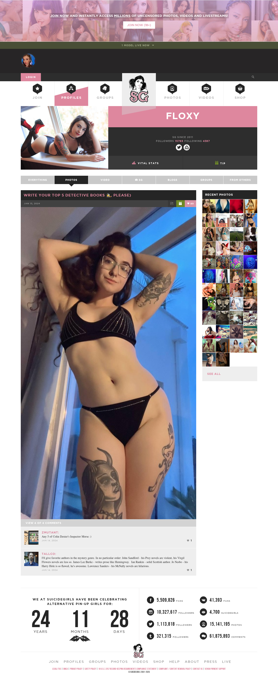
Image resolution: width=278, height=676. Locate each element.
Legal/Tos (56, 668)
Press (210, 661)
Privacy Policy (76, 668)
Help (174, 661)
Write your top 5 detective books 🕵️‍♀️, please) (77, 195)
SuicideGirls (139, 77)
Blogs (172, 180)
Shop (240, 97)
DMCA (65, 668)
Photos (172, 97)
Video (105, 180)
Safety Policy (90, 668)
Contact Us (198, 668)
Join (38, 97)
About (192, 661)
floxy (183, 116)
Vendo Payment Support (215, 668)
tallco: (49, 553)
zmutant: (50, 532)
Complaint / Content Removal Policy (175, 668)
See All (214, 373)
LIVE (226, 661)
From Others (240, 180)
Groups (105, 97)
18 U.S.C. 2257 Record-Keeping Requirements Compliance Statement (127, 668)
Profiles (71, 97)
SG (140, 180)
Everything (37, 180)
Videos (206, 97)
